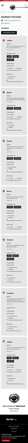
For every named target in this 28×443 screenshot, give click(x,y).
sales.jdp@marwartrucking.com (14, 180)
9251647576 (10, 328)
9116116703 (10, 78)
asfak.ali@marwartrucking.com (14, 70)
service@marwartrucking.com (14, 118)
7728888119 (19, 117)
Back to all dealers (9, 12)
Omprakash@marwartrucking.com (15, 271)
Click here (22, 0)
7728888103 (10, 168)
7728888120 (10, 269)
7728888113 (10, 217)
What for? (14, 438)
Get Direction (9, 49)
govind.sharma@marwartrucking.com (14, 130)
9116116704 (10, 280)
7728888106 (19, 178)
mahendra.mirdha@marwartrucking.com (15, 81)
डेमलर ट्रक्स (14, 431)
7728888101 (10, 127)
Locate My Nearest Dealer (9, 32)
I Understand (6, 440)
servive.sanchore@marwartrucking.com (15, 172)
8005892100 (19, 68)
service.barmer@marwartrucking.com (14, 220)
